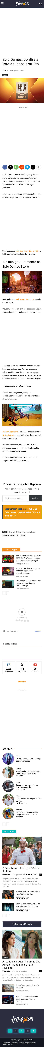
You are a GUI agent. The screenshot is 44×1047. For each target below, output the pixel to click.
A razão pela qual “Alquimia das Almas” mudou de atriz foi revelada (28, 773)
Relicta (23, 535)
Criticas (18, 796)
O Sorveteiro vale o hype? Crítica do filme (29, 800)
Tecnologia (19, 809)
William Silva (6, 874)
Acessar (37, 631)
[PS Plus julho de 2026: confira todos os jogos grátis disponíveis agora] (8, 571)
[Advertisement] (22, 31)
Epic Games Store (29, 532)
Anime (18, 756)
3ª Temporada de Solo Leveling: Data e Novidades (28, 760)
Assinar (35, 498)
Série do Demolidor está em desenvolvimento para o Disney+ (27, 999)
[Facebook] (4, 167)
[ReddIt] (21, 167)
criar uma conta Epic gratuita (27, 251)
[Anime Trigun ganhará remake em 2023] (8, 988)
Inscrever (35, 663)
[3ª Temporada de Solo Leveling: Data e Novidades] (8, 759)
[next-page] (7, 593)
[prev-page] (4, 593)
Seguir (9, 663)
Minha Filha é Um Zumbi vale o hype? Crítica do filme (28, 893)
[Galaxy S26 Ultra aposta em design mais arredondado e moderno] (8, 813)
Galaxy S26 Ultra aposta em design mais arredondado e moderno (27, 814)
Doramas (18, 768)
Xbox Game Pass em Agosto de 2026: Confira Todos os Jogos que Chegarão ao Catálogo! (28, 558)
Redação (5, 70)
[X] (10, 167)
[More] (38, 167)
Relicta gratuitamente (25, 299)
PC (17, 535)
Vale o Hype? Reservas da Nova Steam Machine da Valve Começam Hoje (28, 583)
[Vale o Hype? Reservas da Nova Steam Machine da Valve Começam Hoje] (8, 584)
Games (5, 75)
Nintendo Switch (9, 435)
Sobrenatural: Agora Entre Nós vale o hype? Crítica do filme (28, 905)
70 (40, 971)
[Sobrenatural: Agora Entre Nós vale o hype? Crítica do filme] (8, 907)
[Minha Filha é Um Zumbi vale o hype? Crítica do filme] (8, 894)
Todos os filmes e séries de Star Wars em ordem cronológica (27, 787)
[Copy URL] (33, 167)
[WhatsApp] (16, 167)
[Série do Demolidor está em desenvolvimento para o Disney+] (8, 999)
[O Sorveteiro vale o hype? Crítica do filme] (8, 800)
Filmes (18, 782)
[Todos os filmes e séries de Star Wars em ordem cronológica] (8, 786)
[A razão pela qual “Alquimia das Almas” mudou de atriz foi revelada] (8, 772)
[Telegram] (27, 167)
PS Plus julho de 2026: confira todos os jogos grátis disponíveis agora (28, 570)
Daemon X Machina (10, 432)
